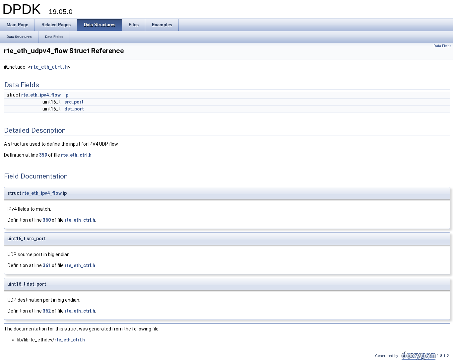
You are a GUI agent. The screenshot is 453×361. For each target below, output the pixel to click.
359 (43, 155)
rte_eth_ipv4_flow (41, 95)
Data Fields (442, 46)
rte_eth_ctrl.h (49, 67)
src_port (74, 102)
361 (47, 265)
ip (66, 95)
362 (47, 311)
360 (47, 220)
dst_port (74, 108)
